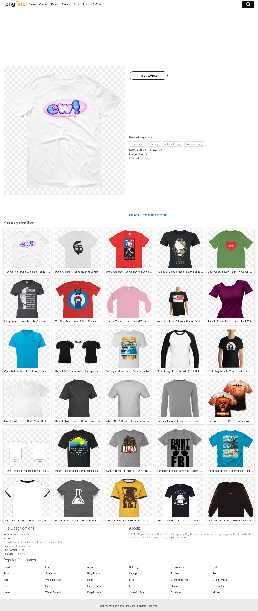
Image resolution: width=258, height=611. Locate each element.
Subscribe (51, 573)
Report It (134, 215)
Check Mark (220, 579)
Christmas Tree (179, 579)
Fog (215, 573)
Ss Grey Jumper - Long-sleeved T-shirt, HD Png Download (189, 421)
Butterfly (134, 567)
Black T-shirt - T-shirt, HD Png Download (77, 421)
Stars (85, 4)
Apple (90, 567)
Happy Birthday (96, 586)
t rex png (153, 144)
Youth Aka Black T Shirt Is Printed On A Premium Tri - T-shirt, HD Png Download (201, 321)
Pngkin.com (94, 592)
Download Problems (154, 215)
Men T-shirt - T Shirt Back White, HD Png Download (32, 421)
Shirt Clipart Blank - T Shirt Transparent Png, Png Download (37, 520)
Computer (218, 586)
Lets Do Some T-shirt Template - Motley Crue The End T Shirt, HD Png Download (202, 520)
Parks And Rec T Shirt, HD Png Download (78, 271)
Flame (48, 567)
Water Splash (53, 592)
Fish (131, 586)
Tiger (6, 579)
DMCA (96, 4)
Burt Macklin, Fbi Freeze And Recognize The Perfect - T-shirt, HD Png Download (201, 470)
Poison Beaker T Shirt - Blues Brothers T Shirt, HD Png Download (91, 520)
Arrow (32, 4)
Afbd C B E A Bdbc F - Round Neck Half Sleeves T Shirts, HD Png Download (148, 421)
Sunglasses (177, 567)
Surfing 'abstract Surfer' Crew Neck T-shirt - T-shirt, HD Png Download (145, 371)
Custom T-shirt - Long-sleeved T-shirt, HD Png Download (137, 321)
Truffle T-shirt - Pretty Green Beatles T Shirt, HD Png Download (141, 520)
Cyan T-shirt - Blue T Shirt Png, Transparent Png (31, 371)
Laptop (133, 573)
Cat (215, 567)
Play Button (93, 573)
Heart (7, 567)
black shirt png (194, 144)
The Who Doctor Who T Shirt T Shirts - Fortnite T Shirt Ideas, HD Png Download (99, 321)
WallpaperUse (53, 579)
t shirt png (136, 144)
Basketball (9, 573)
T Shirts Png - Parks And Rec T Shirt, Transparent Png (34, 271)
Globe (174, 586)
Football (8, 586)
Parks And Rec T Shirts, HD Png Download (130, 271)
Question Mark (137, 592)
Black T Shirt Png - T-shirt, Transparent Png (79, 371)
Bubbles (175, 573)
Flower (66, 4)
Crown (43, 4)
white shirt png (172, 144)
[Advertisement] (64, 41)
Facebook (176, 592)
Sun (76, 4)
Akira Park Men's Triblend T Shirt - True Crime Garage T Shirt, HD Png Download (151, 470)
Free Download (148, 75)
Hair (47, 586)
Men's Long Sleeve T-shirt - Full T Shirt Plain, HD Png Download (192, 371)
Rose (90, 579)
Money (217, 592)
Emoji (54, 4)
